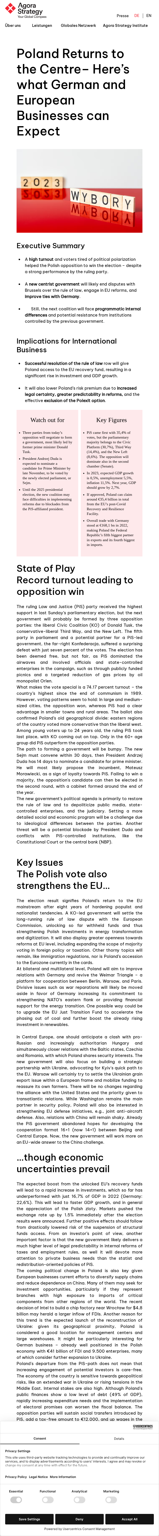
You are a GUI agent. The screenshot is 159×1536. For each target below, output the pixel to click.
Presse (123, 15)
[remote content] (79, 483)
